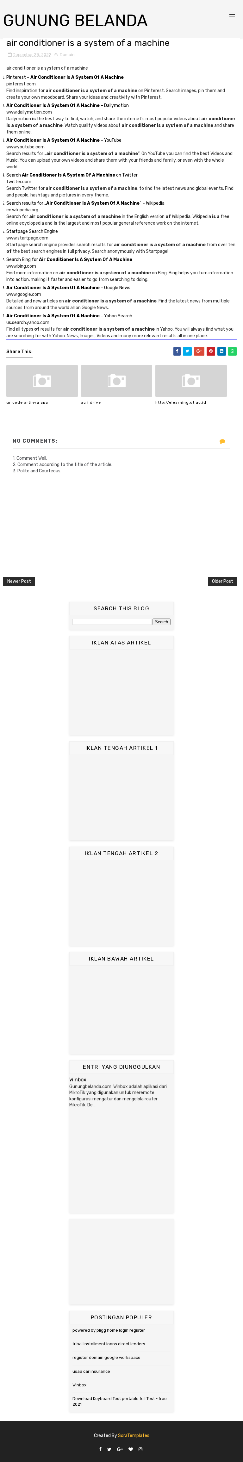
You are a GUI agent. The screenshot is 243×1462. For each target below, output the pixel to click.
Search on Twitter (72, 175)
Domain (67, 54)
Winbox (77, 1080)
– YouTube (64, 140)
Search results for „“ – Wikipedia (85, 203)
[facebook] (100, 1450)
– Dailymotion (67, 105)
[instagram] (140, 1450)
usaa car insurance (91, 1371)
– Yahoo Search (69, 316)
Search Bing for (69, 259)
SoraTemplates (133, 1435)
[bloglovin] (130, 1450)
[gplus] (119, 1450)
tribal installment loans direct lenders (108, 1343)
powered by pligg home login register (108, 1330)
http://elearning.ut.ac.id (180, 402)
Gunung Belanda (75, 20)
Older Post (222, 581)
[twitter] (109, 1450)
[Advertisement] (121, 692)
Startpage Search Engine (32, 231)
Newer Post (19, 581)
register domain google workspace (106, 1357)
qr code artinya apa (27, 402)
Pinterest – (65, 77)
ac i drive (91, 402)
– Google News (68, 287)
